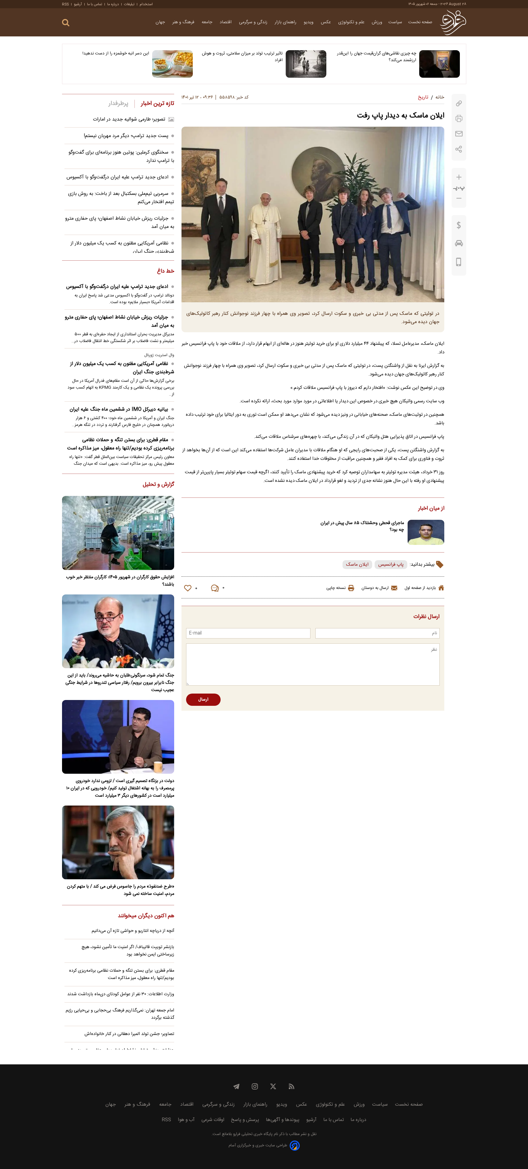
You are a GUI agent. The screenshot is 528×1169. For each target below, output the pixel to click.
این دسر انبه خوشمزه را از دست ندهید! (115, 53)
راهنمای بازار (286, 22)
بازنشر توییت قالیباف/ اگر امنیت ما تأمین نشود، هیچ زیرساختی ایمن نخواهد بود (128, 951)
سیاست (395, 22)
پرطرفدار (118, 103)
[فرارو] (453, 22)
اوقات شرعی (212, 1120)
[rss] (291, 1086)
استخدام (146, 4)
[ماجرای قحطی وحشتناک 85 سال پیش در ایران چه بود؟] (426, 532)
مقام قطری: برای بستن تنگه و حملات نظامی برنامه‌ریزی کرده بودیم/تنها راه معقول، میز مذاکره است (120, 444)
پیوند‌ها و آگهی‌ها (282, 1120)
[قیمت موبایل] (458, 263)
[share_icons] (459, 149)
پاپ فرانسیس (391, 564)
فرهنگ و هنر (184, 22)
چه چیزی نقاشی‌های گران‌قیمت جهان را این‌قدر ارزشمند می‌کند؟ (376, 57)
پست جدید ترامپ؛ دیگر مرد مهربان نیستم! (126, 136)
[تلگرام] (236, 1086)
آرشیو (78, 4)
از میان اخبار (431, 508)
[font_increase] (459, 177)
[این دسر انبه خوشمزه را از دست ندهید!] (172, 64)
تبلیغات (129, 4)
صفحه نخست (420, 22)
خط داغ (165, 271)
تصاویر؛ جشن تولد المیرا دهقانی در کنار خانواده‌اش (129, 1034)
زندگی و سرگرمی (254, 22)
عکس (326, 22)
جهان (161, 22)
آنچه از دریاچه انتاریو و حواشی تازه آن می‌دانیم (133, 931)
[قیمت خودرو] (459, 245)
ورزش (377, 22)
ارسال (203, 699)
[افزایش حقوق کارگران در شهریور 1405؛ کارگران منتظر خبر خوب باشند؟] (118, 533)
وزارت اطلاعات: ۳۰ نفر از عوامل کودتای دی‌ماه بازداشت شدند (120, 994)
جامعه (208, 22)
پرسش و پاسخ (245, 1120)
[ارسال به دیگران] (459, 134)
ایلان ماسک (357, 564)
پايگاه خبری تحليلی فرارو (252, 1134)
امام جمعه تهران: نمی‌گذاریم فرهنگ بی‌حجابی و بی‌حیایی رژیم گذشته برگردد (120, 1014)
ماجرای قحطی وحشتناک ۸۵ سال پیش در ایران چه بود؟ (362, 526)
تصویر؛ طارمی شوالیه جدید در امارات (129, 119)
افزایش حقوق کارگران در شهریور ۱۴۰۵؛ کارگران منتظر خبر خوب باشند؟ (120, 581)
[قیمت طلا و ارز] (459, 226)
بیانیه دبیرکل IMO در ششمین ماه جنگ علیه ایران (119, 409)
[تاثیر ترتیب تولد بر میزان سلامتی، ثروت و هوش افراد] (306, 64)
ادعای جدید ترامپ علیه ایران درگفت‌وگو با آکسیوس (117, 177)
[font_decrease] (459, 198)
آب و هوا (186, 1120)
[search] (65, 23)
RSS (65, 4)
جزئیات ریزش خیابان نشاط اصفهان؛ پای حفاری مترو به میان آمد (119, 321)
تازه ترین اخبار (157, 103)
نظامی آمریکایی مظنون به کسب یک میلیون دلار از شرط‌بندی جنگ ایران (122, 368)
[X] (273, 1086)
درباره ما (113, 4)
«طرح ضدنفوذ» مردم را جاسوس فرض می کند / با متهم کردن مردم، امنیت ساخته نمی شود (120, 890)
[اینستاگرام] (254, 1086)
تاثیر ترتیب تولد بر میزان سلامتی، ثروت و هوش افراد (242, 57)
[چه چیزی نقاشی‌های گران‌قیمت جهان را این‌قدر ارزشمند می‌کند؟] (439, 64)
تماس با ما (94, 4)
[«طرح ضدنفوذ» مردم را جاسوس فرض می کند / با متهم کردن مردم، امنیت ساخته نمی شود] (118, 842)
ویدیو (309, 22)
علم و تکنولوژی (352, 22)
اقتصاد (226, 22)
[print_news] (459, 118)
